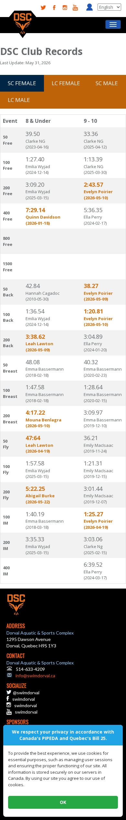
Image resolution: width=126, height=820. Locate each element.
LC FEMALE (66, 83)
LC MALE (19, 100)
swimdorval (23, 699)
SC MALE (107, 83)
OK (63, 802)
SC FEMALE (22, 83)
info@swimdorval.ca (35, 675)
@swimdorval (26, 692)
